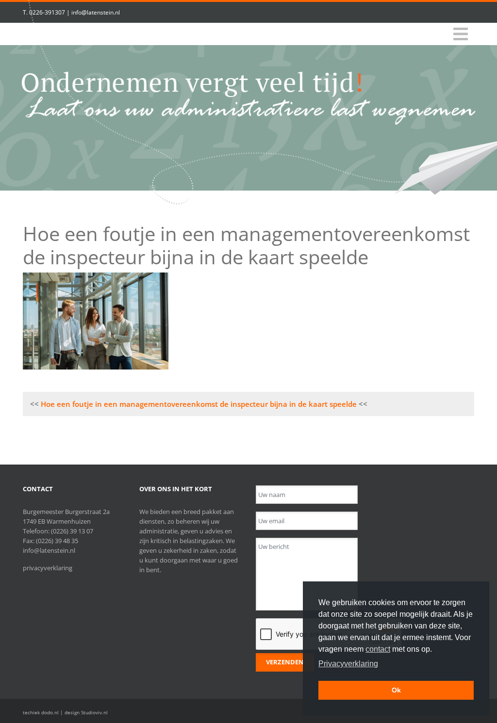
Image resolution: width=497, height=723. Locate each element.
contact (377, 649)
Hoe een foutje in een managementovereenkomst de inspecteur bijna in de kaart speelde (199, 404)
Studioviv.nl (94, 712)
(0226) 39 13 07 (72, 531)
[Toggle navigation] (460, 34)
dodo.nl (50, 712)
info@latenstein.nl (95, 12)
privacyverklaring (47, 567)
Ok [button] (396, 690)
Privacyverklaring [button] (348, 663)
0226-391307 (47, 12)
